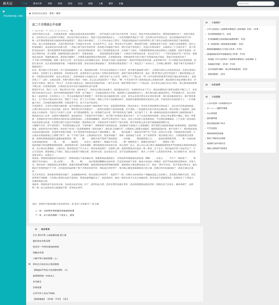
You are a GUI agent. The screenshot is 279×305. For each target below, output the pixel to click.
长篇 (121, 3)
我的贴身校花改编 (215, 133)
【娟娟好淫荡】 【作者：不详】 (221, 64)
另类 (50, 3)
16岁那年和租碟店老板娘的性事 (59, 210)
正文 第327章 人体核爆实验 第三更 (49, 235)
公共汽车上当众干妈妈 (44, 293)
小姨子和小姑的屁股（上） (46, 258)
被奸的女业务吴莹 (41, 241)
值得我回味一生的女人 (44, 275)
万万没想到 (212, 128)
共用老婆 (37, 287)
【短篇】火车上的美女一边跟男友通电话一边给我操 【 (231, 59)
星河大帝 (37, 3)
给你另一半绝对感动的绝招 (46, 246)
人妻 (101, 3)
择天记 (7, 3)
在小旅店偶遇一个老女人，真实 (59, 215)
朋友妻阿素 (212, 118)
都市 (111, 3)
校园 (90, 3)
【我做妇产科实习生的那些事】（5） (51, 270)
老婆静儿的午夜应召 (216, 143)
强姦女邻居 (38, 252)
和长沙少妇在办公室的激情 (46, 264)
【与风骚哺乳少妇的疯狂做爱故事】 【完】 (226, 39)
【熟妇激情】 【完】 (216, 74)
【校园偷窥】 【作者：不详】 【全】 (51, 299)
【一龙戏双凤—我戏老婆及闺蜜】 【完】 (225, 44)
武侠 (60, 3)
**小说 (24, 3)
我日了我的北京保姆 (216, 138)
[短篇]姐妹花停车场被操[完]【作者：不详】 (226, 54)
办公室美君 (212, 113)
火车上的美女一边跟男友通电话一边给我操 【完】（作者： (233, 29)
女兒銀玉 (37, 281)
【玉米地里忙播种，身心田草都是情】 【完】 (227, 69)
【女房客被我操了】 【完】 (219, 34)
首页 (51, 13)
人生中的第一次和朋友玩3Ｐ (220, 103)
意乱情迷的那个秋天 (216, 123)
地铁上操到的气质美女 (217, 148)
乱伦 (80, 3)
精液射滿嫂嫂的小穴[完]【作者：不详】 (225, 49)
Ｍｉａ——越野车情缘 (217, 108)
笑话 (70, 3)
